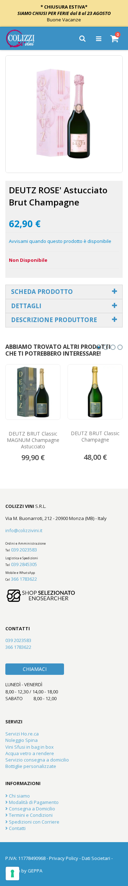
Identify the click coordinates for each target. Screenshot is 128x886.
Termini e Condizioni (30, 815)
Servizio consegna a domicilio (37, 760)
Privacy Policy (63, 858)
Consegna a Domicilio (31, 808)
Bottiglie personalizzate (30, 766)
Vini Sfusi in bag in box (29, 747)
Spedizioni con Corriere (33, 822)
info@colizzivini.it (23, 530)
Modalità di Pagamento (33, 802)
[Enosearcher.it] (40, 605)
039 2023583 (24, 549)
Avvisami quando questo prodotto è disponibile (60, 241)
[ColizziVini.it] (25, 38)
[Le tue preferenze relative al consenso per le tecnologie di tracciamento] (12, 873)
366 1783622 (24, 579)
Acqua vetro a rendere (29, 753)
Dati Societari (96, 858)
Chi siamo (19, 796)
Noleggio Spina (21, 740)
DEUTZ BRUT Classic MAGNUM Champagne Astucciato (33, 440)
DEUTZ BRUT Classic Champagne (95, 436)
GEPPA (35, 870)
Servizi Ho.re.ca (22, 733)
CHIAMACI (35, 669)
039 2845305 (24, 564)
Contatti (17, 828)
